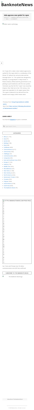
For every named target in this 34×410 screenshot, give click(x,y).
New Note (19, 17)
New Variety (7, 173)
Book (5, 145)
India (7, 19)
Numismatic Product (9, 177)
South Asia (25, 17)
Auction (6, 141)
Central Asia (7, 151)
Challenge (6, 153)
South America (8, 183)
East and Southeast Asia (10, 160)
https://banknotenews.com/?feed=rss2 (18, 200)
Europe (6, 162)
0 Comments (14, 19)
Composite (7, 158)
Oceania (6, 179)
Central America (8, 149)
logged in (13, 119)
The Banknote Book (9, 188)
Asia (5, 139)
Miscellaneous (8, 168)
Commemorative (8, 156)
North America (8, 175)
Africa (5, 136)
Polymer (6, 181)
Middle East (7, 166)
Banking (13, 17)
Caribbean (6, 147)
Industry (6, 164)
